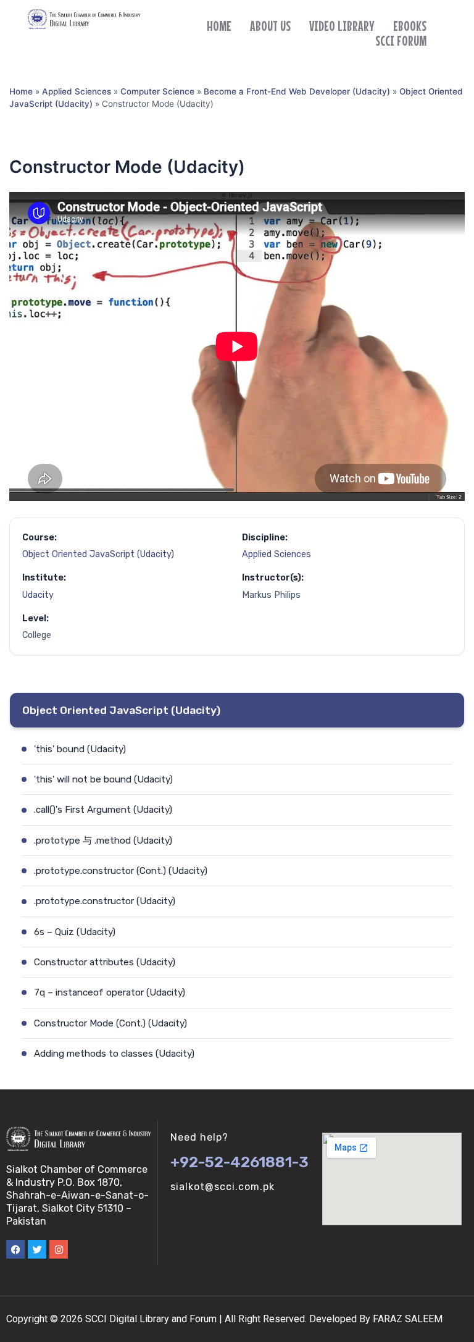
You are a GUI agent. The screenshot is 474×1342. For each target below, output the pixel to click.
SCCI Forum (400, 40)
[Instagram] (58, 1249)
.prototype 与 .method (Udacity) (103, 840)
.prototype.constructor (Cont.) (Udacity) (120, 870)
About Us (270, 26)
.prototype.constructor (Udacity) (104, 901)
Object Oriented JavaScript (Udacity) (98, 554)
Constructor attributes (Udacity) (104, 962)
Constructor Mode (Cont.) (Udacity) (110, 1023)
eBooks (409, 26)
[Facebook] (15, 1249)
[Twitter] (37, 1249)
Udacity (38, 595)
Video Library (342, 26)
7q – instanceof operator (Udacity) (109, 992)
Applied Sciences (76, 91)
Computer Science (157, 91)
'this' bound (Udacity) (80, 749)
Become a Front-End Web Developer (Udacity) (297, 91)
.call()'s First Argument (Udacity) (103, 809)
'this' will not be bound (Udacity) (103, 779)
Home (219, 26)
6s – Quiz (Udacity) (74, 931)
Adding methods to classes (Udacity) (114, 1053)
